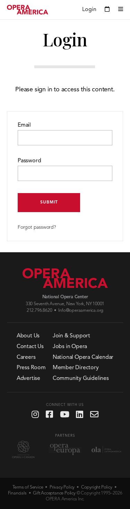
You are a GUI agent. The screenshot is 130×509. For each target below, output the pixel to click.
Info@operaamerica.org (80, 310)
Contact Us (30, 346)
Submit (49, 202)
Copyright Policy (96, 487)
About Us (28, 336)
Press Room (31, 368)
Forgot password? (37, 227)
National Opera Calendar (83, 357)
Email (24, 125)
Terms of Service (27, 487)
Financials (17, 493)
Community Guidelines (81, 378)
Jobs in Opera (70, 346)
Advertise (28, 378)
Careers (26, 357)
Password (29, 161)
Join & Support (71, 336)
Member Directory (76, 368)
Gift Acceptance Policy (54, 493)
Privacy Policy (62, 487)
